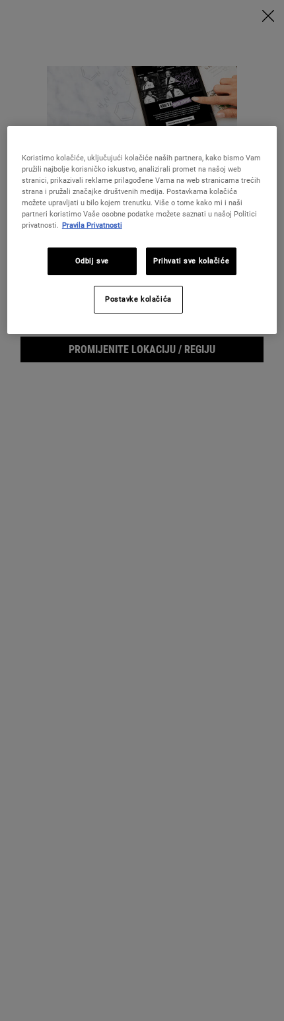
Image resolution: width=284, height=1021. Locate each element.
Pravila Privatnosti (92, 225)
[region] (142, 230)
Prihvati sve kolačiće (191, 260)
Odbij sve (92, 260)
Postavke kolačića (138, 299)
